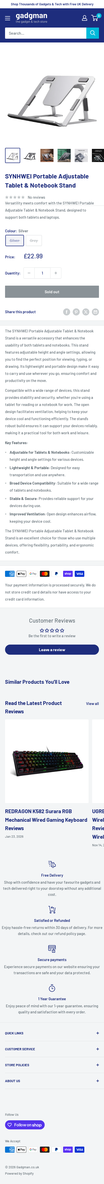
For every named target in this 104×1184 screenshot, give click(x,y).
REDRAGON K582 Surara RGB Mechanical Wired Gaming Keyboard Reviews (46, 819)
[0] (95, 18)
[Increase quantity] (55, 273)
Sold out (52, 291)
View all (92, 703)
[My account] (84, 18)
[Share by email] (95, 311)
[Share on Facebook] (66, 311)
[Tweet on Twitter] (85, 311)
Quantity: (12, 273)
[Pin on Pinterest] (76, 311)
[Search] (92, 33)
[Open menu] (7, 18)
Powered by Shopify (19, 1173)
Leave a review (52, 649)
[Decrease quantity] (29, 273)
